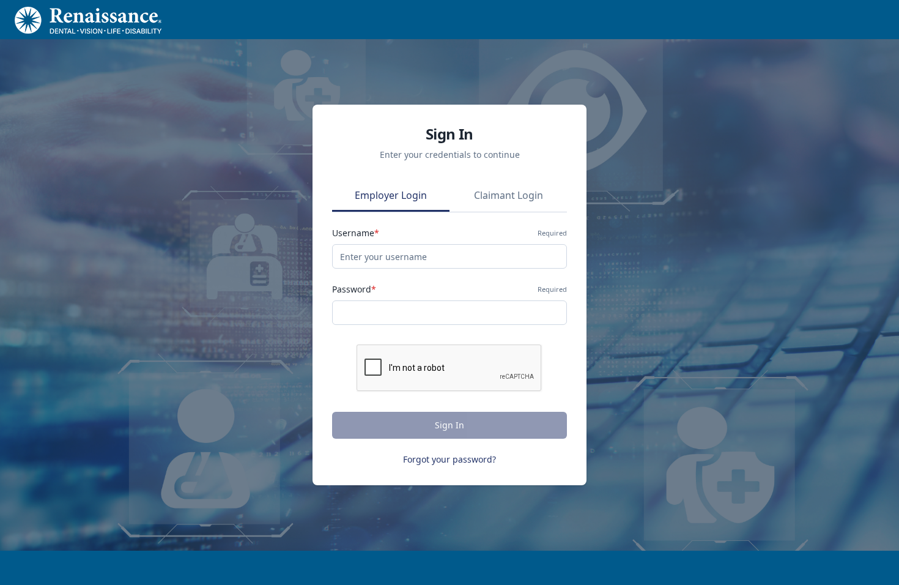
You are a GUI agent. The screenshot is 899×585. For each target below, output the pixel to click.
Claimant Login (508, 195)
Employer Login (391, 195)
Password (354, 289)
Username (355, 233)
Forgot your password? (449, 459)
